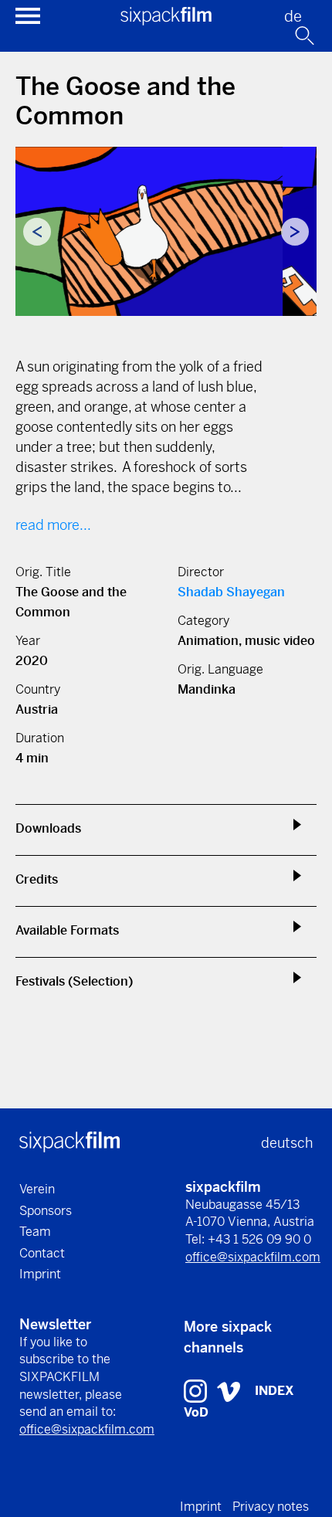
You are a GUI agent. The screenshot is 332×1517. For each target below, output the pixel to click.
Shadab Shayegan (231, 592)
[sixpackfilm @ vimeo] (228, 1390)
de (293, 16)
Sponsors (45, 1211)
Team (35, 1231)
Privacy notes (270, 1506)
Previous (37, 232)
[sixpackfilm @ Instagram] (197, 1390)
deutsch (287, 1143)
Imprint (40, 1274)
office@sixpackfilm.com (252, 1257)
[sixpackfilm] (166, 20)
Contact (42, 1253)
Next (295, 232)
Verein (37, 1189)
